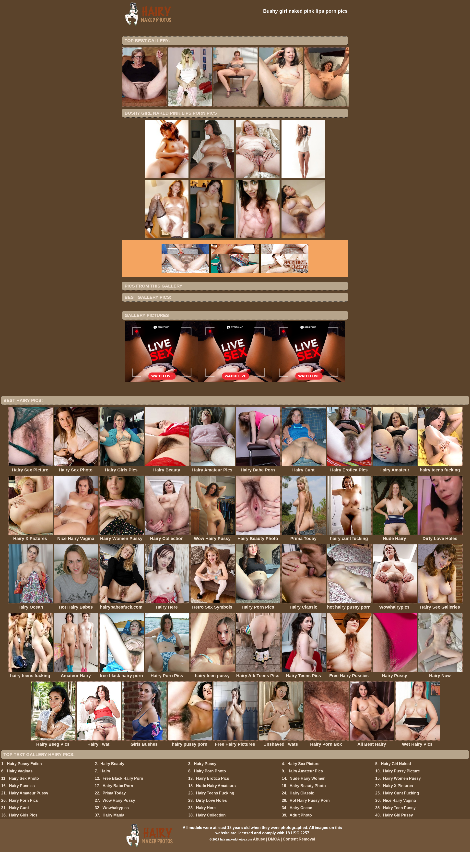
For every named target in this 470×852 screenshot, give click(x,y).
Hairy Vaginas (20, 771)
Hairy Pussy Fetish (24, 764)
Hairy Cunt (19, 808)
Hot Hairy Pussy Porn (310, 800)
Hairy (105, 771)
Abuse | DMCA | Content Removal (284, 839)
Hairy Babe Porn (118, 786)
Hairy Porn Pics (23, 800)
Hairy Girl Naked (396, 764)
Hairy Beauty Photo (308, 786)
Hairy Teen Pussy (399, 808)
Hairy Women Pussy (402, 778)
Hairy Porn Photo (210, 771)
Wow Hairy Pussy (119, 800)
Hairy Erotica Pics (212, 778)
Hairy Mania (113, 815)
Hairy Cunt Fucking (401, 793)
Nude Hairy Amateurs (216, 786)
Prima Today (114, 793)
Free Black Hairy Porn (123, 778)
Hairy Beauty (112, 764)
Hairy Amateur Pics (305, 771)
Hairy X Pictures (398, 786)
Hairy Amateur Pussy (28, 793)
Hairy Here (206, 808)
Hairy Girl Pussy (398, 815)
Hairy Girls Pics (23, 815)
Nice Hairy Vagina (399, 800)
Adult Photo (301, 815)
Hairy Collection (211, 815)
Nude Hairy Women (308, 778)
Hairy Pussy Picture (401, 771)
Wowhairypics (116, 808)
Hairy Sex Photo (24, 778)
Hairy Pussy (205, 764)
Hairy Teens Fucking (215, 793)
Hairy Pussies (22, 786)
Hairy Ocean (301, 808)
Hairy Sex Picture (303, 764)
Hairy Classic (302, 793)
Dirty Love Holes (211, 800)
